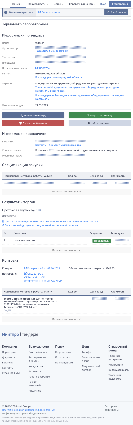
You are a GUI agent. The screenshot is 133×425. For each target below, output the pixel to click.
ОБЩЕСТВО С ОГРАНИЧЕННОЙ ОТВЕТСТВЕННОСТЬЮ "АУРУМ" (43, 277)
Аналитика (35, 390)
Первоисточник (50, 12)
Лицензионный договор (91, 367)
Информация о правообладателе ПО (24, 413)
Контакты (40, 144)
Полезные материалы (115, 357)
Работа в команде (39, 376)
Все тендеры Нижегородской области (58, 77)
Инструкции (115, 364)
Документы (8, 357)
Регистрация (120, 4)
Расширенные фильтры (37, 359)
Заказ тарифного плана (92, 359)
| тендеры (20, 335)
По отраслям (62, 357)
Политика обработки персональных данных (28, 409)
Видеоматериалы (118, 369)
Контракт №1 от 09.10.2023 (43, 268)
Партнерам (9, 352)
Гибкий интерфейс (35, 383)
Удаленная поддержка (114, 376)
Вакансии (8, 362)
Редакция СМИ (11, 373)
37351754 (44, 68)
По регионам (63, 352)
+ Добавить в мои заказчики (65, 144)
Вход (103, 4)
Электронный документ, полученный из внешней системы (41, 225)
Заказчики (35, 371)
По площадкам (64, 362)
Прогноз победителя (34, 123)
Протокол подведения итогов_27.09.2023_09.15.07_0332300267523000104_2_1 (51, 221)
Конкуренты (36, 366)
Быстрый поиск (38, 352)
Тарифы (86, 352)
